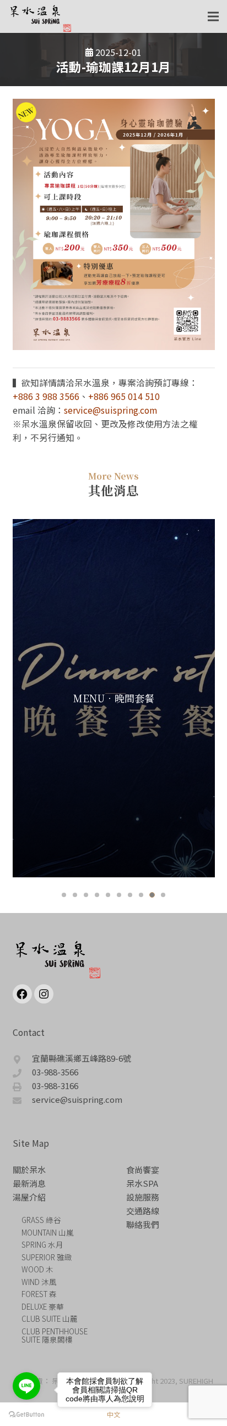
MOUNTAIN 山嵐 (47, 1232)
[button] (63, 894)
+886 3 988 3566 (46, 396)
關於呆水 (29, 1169)
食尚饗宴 (142, 1169)
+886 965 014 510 (124, 396)
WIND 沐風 (39, 1281)
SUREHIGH (196, 1381)
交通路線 (142, 1210)
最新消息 (29, 1183)
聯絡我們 (142, 1224)
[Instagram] (43, 994)
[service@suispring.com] (23, 1099)
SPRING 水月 (42, 1244)
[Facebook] (22, 994)
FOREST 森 (39, 1293)
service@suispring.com (110, 410)
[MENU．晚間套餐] (114, 698)
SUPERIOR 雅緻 (46, 1257)
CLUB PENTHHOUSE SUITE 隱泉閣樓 (54, 1335)
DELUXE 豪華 (42, 1306)
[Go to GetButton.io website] (26, 1414)
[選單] (213, 16)
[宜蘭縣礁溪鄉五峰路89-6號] (23, 1058)
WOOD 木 (37, 1269)
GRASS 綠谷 (41, 1219)
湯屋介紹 (29, 1197)
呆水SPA (142, 1183)
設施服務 (142, 1197)
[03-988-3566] (23, 1072)
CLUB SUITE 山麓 (49, 1318)
